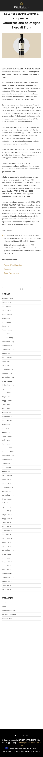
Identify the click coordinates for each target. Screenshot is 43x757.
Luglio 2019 (6, 511)
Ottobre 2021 (7, 420)
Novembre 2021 (8, 416)
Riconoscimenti (8, 618)
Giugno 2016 (7, 581)
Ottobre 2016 (7, 574)
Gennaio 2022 (7, 412)
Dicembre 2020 (8, 452)
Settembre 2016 (8, 577)
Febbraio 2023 (7, 369)
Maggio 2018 (7, 538)
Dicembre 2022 (8, 373)
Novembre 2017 (8, 550)
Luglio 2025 (6, 306)
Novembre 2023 (8, 342)
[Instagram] (20, 735)
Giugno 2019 (7, 515)
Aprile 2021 (6, 440)
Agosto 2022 (6, 389)
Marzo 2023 (6, 365)
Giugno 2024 (7, 326)
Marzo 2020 (6, 483)
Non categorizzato (9, 610)
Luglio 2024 (6, 322)
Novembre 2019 (8, 495)
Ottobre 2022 (7, 381)
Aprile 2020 (6, 479)
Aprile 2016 (6, 585)
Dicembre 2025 (8, 298)
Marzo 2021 (6, 444)
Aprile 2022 (6, 404)
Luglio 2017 (6, 558)
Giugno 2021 (6, 432)
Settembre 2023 (8, 349)
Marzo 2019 (6, 526)
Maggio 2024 (7, 330)
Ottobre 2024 (7, 314)
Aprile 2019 (6, 522)
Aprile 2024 (6, 334)
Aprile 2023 (6, 361)
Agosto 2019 (6, 507)
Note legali (22, 743)
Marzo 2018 (6, 546)
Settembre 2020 (8, 463)
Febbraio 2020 (7, 487)
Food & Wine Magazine (13, 265)
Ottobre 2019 (7, 499)
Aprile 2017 (6, 566)
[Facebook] (16, 735)
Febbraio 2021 (7, 448)
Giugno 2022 (6, 397)
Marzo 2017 (6, 570)
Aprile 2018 (6, 542)
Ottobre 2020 (7, 460)
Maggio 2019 (7, 518)
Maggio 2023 (7, 357)
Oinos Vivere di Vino (11, 273)
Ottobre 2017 (7, 554)
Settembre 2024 (8, 318)
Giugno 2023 (6, 353)
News (4, 607)
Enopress (7, 269)
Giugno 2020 (7, 471)
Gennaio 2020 (7, 491)
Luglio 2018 (6, 534)
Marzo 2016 (6, 589)
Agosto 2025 (6, 302)
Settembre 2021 (8, 424)
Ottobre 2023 (7, 346)
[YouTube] (27, 735)
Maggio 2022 (7, 401)
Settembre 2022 (8, 385)
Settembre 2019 (8, 503)
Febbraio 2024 (7, 338)
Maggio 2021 (7, 436)
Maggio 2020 (7, 475)
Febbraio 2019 (7, 530)
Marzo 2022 (6, 408)
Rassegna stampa (9, 614)
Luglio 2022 (6, 393)
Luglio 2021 (6, 428)
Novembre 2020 (8, 456)
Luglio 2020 (6, 467)
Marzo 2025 (6, 310)
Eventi (4, 603)
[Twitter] (23, 735)
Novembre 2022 (8, 377)
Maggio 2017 (7, 562)
